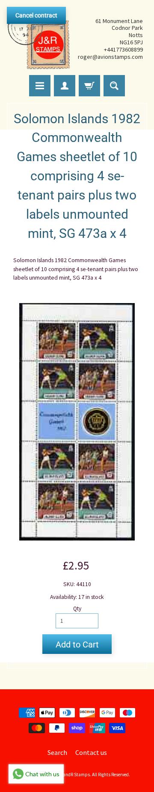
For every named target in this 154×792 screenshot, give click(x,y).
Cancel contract (36, 15)
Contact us (91, 752)
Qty (77, 608)
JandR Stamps (75, 775)
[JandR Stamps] (39, 39)
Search (57, 752)
